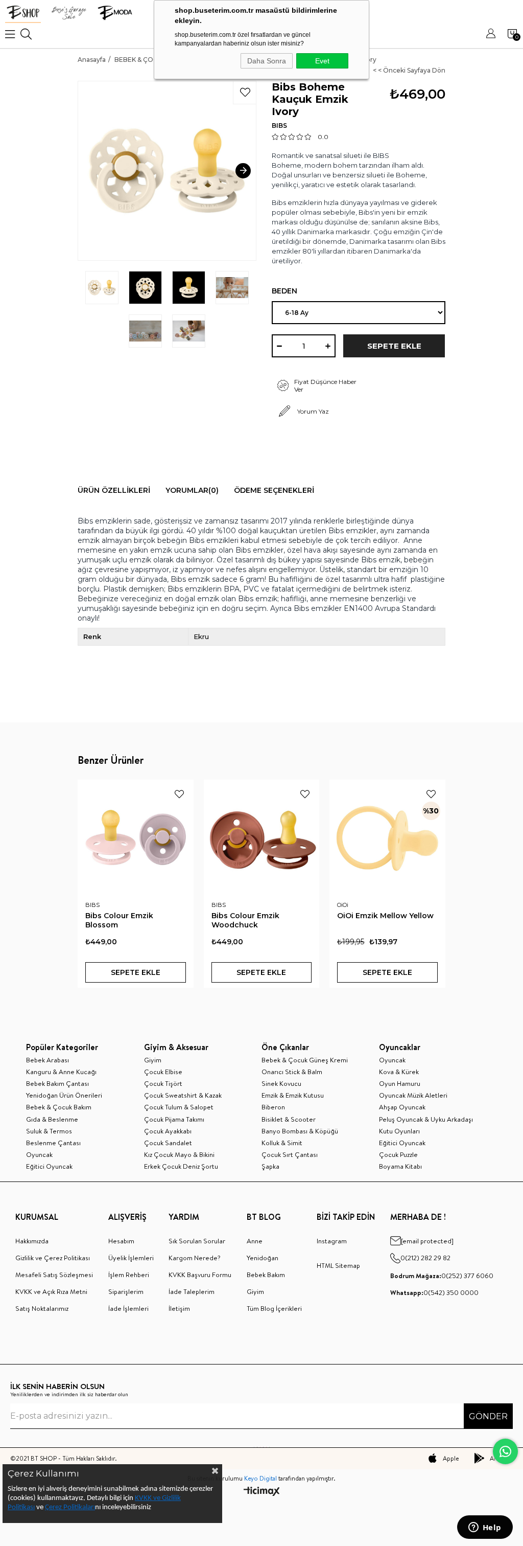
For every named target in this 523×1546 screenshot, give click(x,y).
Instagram (332, 1240)
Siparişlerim (126, 1291)
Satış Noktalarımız (41, 1308)
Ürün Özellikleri (114, 490)
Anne (255, 1240)
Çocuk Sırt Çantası (290, 1154)
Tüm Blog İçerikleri (274, 1308)
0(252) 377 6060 (441, 1275)
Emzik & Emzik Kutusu (293, 1095)
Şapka (270, 1166)
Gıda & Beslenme (52, 1119)
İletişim (179, 1308)
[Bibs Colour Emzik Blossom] (136, 838)
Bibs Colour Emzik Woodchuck (245, 920)
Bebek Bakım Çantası (57, 1083)
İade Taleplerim (192, 1291)
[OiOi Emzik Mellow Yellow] (387, 838)
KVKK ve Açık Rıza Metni (51, 1291)
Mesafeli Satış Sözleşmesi (54, 1274)
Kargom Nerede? (195, 1257)
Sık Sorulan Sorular (197, 1240)
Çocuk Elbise (163, 1071)
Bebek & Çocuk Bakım (58, 1106)
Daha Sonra (266, 61)
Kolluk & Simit (282, 1142)
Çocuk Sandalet (168, 1142)
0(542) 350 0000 (434, 1292)
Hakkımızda (32, 1240)
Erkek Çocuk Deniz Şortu (181, 1166)
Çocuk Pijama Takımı (174, 1119)
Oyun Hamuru (399, 1083)
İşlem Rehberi (128, 1274)
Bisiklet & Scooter (289, 1119)
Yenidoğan (262, 1257)
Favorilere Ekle (179, 794)
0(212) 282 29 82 (425, 1257)
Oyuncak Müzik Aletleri (413, 1095)
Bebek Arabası (47, 1059)
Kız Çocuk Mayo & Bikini (179, 1154)
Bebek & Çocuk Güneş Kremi (305, 1059)
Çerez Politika (65, 1507)
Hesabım (121, 1240)
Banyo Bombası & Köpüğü (300, 1130)
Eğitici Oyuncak (49, 1166)
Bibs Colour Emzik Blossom (119, 920)
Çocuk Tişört (163, 1083)
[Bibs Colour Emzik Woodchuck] (262, 838)
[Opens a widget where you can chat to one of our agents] (485, 1528)
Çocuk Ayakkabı (168, 1130)
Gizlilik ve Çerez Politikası (52, 1257)
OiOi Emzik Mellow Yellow (385, 915)
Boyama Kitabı (400, 1166)
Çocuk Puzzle (398, 1154)
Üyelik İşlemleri (131, 1257)
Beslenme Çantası (53, 1142)
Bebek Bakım (266, 1274)
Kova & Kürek (399, 1071)
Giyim (152, 1059)
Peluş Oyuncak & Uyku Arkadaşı (426, 1119)
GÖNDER (488, 1416)
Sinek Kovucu (281, 1083)
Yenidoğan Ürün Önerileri (64, 1095)
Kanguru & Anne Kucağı (61, 1071)
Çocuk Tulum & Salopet (178, 1106)
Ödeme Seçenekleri (274, 490)
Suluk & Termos (49, 1130)
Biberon (273, 1106)
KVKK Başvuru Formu (200, 1274)
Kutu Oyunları (399, 1130)
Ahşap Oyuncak (402, 1106)
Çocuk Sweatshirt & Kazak (183, 1095)
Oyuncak (39, 1154)
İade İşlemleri (128, 1308)
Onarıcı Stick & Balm (292, 1071)
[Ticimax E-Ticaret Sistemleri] (262, 1492)
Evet (322, 61)
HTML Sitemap (338, 1265)
